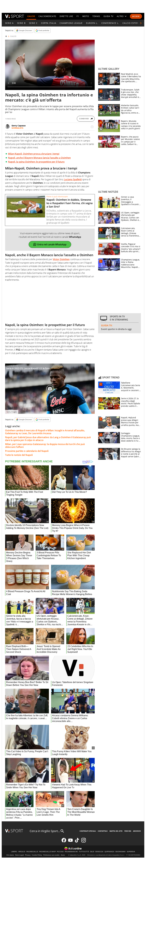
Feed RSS (127, 831)
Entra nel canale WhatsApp (51, 244)
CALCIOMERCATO (47, 16)
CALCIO (31, 16)
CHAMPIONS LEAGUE (71, 23)
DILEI (92, 851)
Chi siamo (10, 855)
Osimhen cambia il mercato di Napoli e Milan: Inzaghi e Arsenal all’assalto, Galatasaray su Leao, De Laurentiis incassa (45, 432)
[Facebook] (64, 842)
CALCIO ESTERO (131, 23)
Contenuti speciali (88, 831)
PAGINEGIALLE (32, 851)
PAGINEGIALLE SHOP (47, 851)
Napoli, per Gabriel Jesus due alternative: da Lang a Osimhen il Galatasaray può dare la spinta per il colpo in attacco (48, 439)
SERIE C (33, 23)
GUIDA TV (108, 16)
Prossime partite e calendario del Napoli (26, 451)
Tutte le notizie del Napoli (19, 455)
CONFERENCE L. (110, 23)
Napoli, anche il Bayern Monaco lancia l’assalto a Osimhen (39, 157)
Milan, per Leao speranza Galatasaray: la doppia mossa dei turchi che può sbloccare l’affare (45, 446)
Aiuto (63, 855)
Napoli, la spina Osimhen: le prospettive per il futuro (36, 161)
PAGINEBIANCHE (71, 851)
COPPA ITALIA (48, 23)
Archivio (137, 831)
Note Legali (19, 855)
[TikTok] (77, 842)
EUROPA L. (92, 23)
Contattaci (103, 831)
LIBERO (14, 851)
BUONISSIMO (120, 851)
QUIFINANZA (109, 851)
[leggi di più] (92, 126)
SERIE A (9, 23)
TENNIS (96, 16)
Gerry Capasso (19, 125)
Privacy (28, 855)
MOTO (85, 16)
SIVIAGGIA (99, 851)
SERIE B (21, 23)
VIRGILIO (21, 851)
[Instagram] (83, 842)
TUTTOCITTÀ (84, 851)
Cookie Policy (37, 855)
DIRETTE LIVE (66, 16)
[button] (140, 23)
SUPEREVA (131, 851)
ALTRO (120, 16)
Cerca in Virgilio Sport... (45, 831)
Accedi (136, 16)
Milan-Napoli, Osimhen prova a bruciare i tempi (33, 153)
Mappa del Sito (116, 831)
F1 (78, 16)
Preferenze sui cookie (51, 855)
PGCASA (60, 851)
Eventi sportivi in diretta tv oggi (116, 329)
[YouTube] (70, 842)
